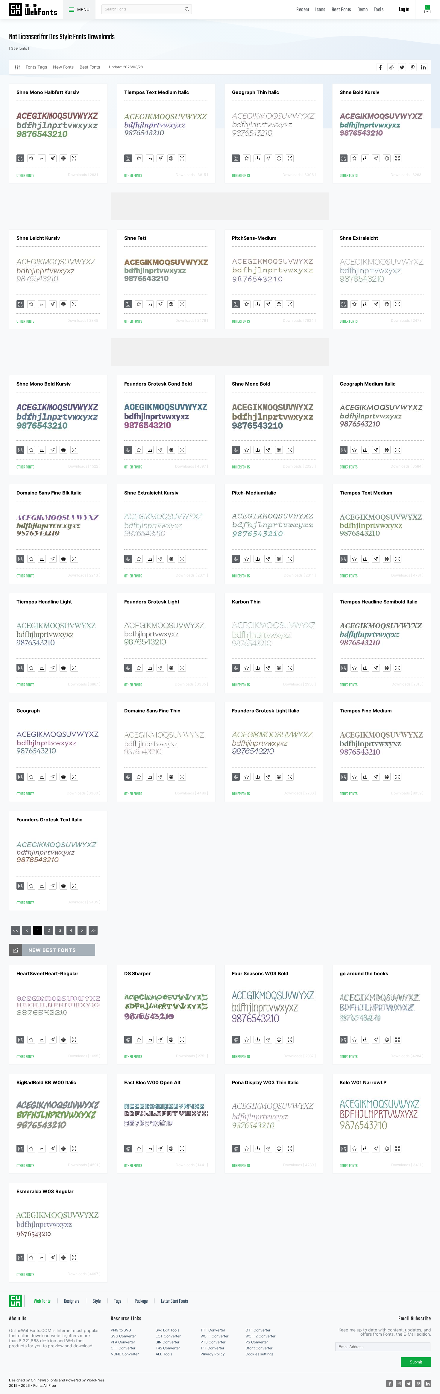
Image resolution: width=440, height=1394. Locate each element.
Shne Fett (135, 238)
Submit (416, 1362)
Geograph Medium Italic (367, 384)
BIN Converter (167, 1342)
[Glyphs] (53, 158)
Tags (117, 1301)
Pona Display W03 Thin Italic (265, 1082)
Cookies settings (259, 1354)
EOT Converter (168, 1336)
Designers (71, 1301)
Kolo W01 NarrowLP (363, 1082)
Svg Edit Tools (167, 1330)
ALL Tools (164, 1354)
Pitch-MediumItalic (254, 493)
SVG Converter (123, 1336)
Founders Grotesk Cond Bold (158, 384)
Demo (362, 10)
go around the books (364, 973)
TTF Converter (213, 1330)
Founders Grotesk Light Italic (265, 711)
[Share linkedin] (423, 67)
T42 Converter (168, 1348)
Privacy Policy (213, 1354)
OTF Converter (257, 1330)
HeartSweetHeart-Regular (47, 973)
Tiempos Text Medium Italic (156, 92)
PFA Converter (123, 1342)
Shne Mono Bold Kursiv (43, 384)
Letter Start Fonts (174, 1301)
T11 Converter (212, 1348)
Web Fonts (42, 1301)
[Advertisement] (220, 205)
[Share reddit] (391, 67)
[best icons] (15, 950)
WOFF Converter (214, 1336)
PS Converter (256, 1342)
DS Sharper (137, 973)
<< (15, 930)
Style (97, 1301)
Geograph (28, 711)
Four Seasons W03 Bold (260, 973)
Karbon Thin (246, 602)
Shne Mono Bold (251, 384)
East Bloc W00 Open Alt (152, 1082)
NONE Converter (125, 1354)
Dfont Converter (258, 1348)
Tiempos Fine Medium (366, 711)
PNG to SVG (121, 1330)
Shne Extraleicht (359, 238)
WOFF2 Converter (260, 1336)
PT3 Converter (213, 1342)
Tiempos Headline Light (44, 602)
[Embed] (63, 158)
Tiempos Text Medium (366, 493)
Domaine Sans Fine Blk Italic (48, 493)
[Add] (20, 158)
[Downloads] (42, 158)
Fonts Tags (36, 66)
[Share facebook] (380, 67)
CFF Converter (123, 1348)
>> (93, 930)
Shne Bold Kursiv (359, 92)
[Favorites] (31, 158)
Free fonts (36, 10)
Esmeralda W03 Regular (45, 1191)
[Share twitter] (402, 67)
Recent (302, 10)
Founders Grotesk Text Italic (49, 820)
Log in (404, 9)
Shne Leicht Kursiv (38, 238)
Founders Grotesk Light (151, 602)
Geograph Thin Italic (255, 92)
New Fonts (63, 66)
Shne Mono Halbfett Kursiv (47, 92)
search (187, 9)
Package (141, 1301)
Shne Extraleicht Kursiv (151, 493)
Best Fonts (341, 10)
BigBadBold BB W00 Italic (46, 1082)
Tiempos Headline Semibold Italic (378, 602)
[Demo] (74, 158)
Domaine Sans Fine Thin (152, 711)
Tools (379, 10)
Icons (320, 10)
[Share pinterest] (413, 67)
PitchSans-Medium (254, 238)
